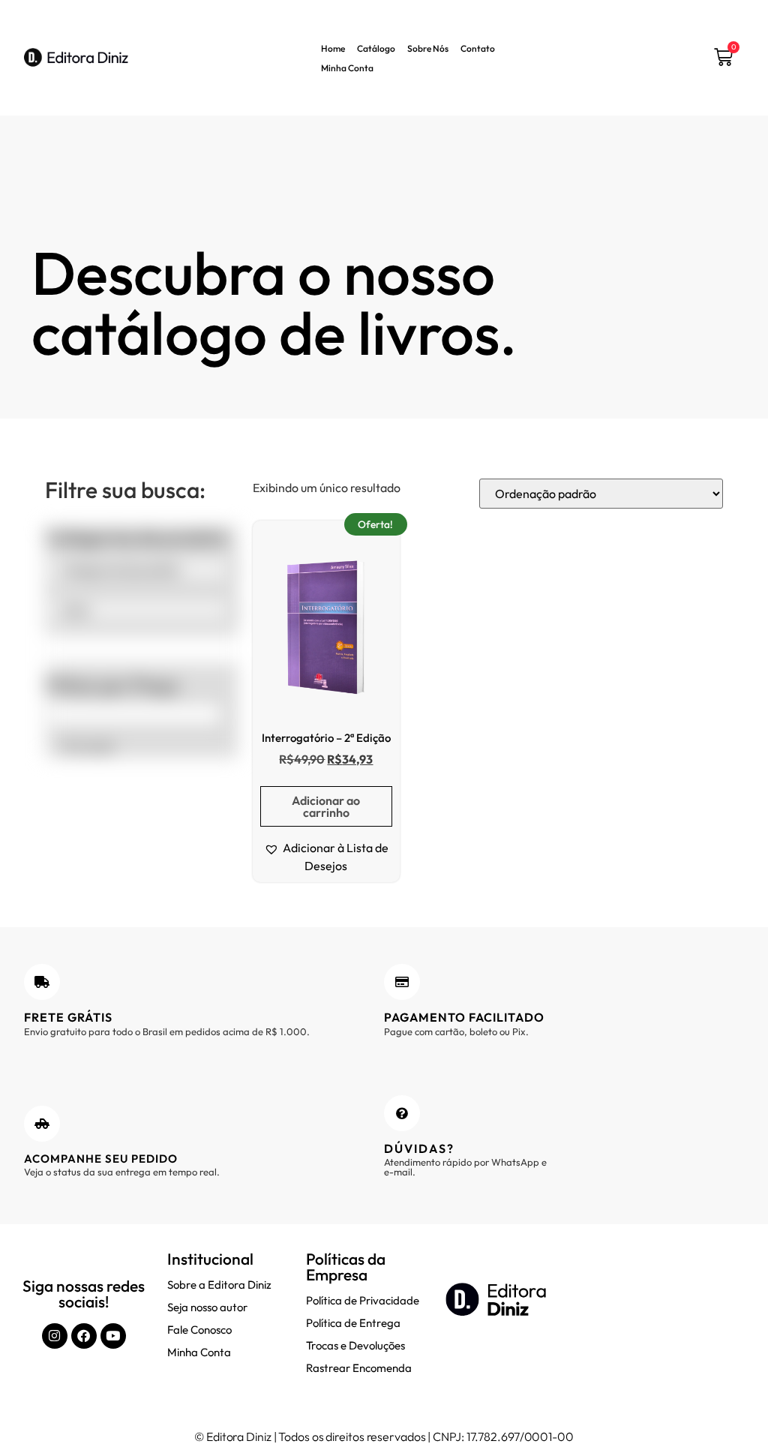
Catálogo (376, 48)
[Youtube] (113, 1336)
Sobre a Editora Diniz (219, 1284)
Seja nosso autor (207, 1307)
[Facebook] (84, 1336)
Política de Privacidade (362, 1300)
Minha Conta (347, 68)
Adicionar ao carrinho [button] (326, 806)
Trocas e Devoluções (355, 1345)
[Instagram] (55, 1336)
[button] (326, 857)
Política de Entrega (353, 1323)
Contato (477, 48)
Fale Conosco (199, 1329)
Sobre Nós (427, 48)
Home (333, 48)
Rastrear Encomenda (359, 1368)
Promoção (87, 746)
